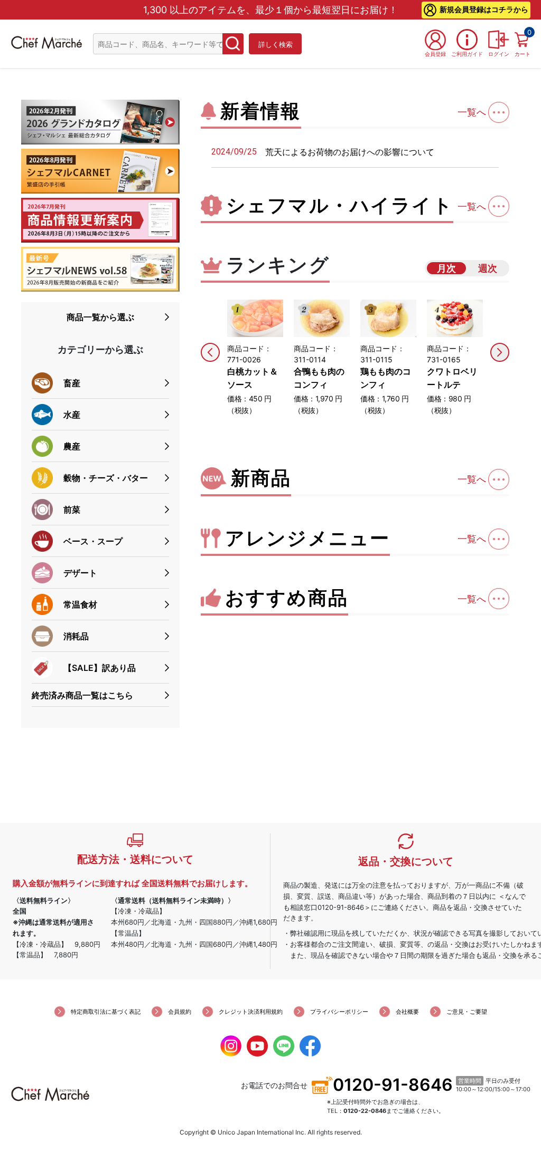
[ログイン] (498, 39)
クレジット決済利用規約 (251, 1011)
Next (499, 352)
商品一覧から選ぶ (100, 317)
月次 (446, 268)
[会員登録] (435, 39)
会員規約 (179, 1011)
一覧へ (472, 112)
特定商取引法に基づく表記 (106, 1011)
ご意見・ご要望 (466, 1011)
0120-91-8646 (393, 1084)
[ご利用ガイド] (467, 39)
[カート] (522, 39)
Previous (210, 352)
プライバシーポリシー (339, 1011)
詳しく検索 (275, 44)
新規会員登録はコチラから (484, 9)
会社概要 (407, 1011)
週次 (487, 268)
